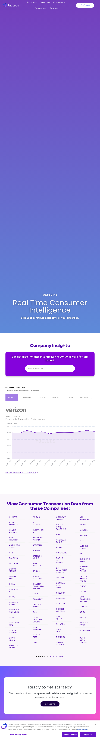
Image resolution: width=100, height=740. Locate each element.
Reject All (88, 734)
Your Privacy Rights (18, 734)
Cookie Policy (82, 729)
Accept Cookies (70, 734)
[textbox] (50, 368)
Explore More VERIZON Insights (20, 472)
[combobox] (50, 368)
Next (61, 656)
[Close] (96, 724)
